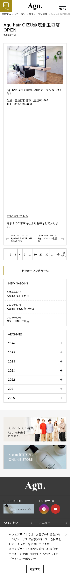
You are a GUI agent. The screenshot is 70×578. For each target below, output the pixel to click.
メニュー (44, 523)
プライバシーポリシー (22, 558)
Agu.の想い (11, 523)
